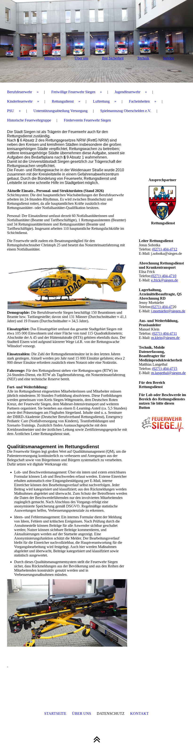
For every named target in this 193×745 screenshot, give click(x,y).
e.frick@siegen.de (164, 280)
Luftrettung (101, 101)
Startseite (24, 58)
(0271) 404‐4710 (163, 276)
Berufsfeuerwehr (19, 92)
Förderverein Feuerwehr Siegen (87, 120)
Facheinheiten (139, 101)
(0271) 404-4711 (164, 333)
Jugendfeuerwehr (127, 92)
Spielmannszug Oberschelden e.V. (125, 111)
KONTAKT (139, 714)
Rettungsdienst (63, 101)
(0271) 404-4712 (164, 249)
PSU (10, 111)
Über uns (81, 58)
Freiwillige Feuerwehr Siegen (73, 92)
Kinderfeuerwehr (19, 101)
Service (168, 58)
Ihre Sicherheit (113, 58)
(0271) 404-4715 (164, 369)
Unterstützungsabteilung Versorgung (60, 111)
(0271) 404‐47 (162, 307)
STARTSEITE (55, 714)
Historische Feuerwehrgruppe (29, 120)
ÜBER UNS (81, 714)
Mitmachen (52, 58)
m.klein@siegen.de (165, 338)
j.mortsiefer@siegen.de (168, 311)
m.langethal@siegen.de (168, 373)
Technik (143, 58)
